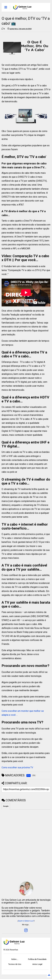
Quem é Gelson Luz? (26, 921)
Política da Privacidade (37, 959)
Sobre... (14, 959)
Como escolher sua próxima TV (17, 767)
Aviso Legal (37, 964)
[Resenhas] (22, 8)
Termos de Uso (14, 964)
